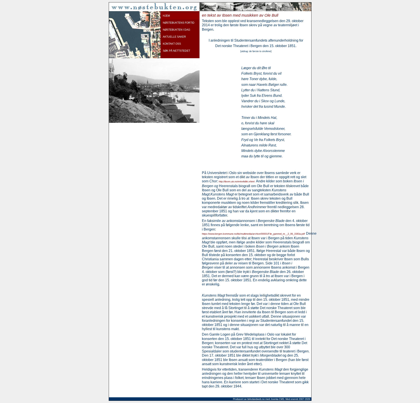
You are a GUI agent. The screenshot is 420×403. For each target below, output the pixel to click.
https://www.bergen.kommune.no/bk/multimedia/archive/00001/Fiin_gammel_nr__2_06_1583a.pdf (253, 233)
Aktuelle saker (174, 36)
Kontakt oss (172, 43)
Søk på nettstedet (176, 50)
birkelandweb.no (256, 399)
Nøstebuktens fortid (178, 22)
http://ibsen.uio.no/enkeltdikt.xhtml (236, 181)
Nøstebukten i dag (176, 29)
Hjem (166, 15)
